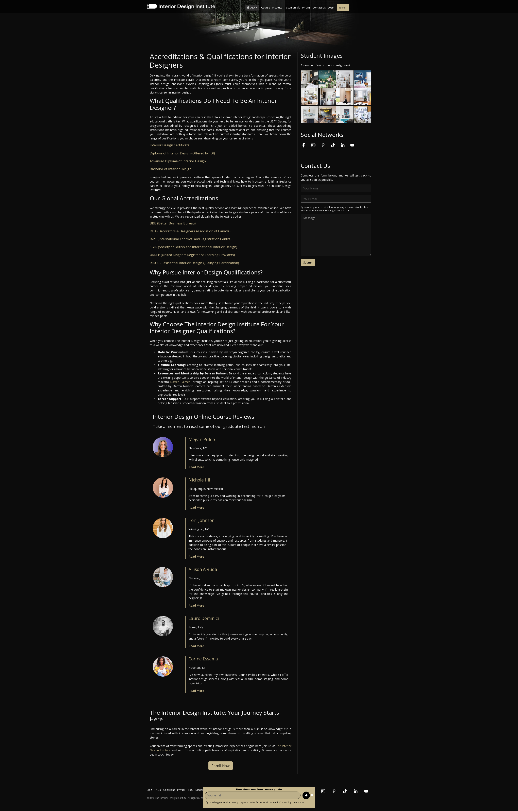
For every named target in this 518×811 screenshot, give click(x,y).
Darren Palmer (180, 382)
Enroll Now (220, 765)
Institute (277, 7)
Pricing (306, 7)
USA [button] (252, 7)
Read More (196, 467)
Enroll (342, 7)
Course (265, 7)
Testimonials (292, 7)
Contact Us (319, 7)
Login (331, 7)
